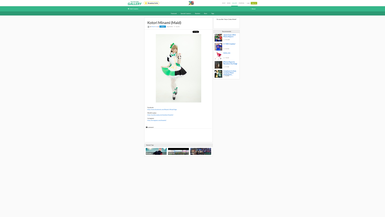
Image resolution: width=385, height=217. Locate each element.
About (254, 9)
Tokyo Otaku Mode (191, 3)
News (228, 3)
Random (197, 13)
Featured (174, 13)
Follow (162, 26)
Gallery (234, 3)
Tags (212, 13)
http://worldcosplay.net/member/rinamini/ (160, 115)
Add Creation (134, 9)
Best (205, 13)
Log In (248, 3)
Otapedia (241, 3)
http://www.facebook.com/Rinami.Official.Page (162, 109)
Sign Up (254, 3)
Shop (223, 3)
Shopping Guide (153, 3)
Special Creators (186, 13)
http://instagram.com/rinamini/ (156, 120)
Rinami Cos (154, 26)
